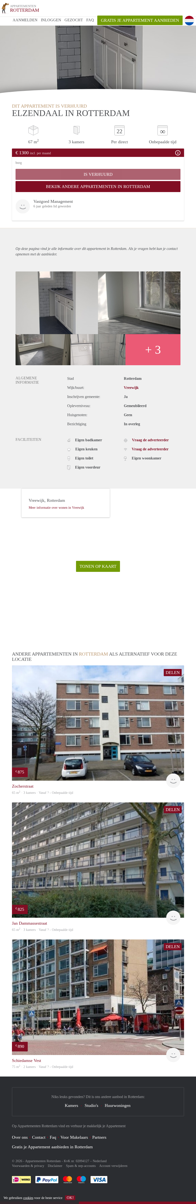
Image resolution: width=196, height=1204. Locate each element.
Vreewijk (131, 388)
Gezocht (74, 20)
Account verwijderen (113, 1166)
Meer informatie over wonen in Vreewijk (56, 507)
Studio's (91, 1105)
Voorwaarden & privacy (28, 1166)
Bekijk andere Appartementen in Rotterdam (98, 186)
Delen (173, 672)
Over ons (20, 1137)
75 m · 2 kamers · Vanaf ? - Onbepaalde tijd (42, 1067)
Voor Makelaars (74, 1137)
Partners (99, 1137)
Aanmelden (25, 20)
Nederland (100, 1161)
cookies (28, 1198)
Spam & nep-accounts (81, 1166)
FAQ (90, 20)
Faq (53, 1137)
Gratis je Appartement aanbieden (140, 20)
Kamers (71, 1105)
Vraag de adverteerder (150, 440)
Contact (38, 1137)
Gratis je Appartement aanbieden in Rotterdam (52, 1146)
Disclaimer (55, 1166)
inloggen (51, 20)
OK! (70, 1198)
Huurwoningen (118, 1105)
